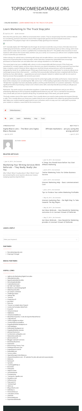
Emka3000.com (12, 351)
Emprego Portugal (13, 254)
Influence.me (11, 380)
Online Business (15, 110)
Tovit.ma (10, 297)
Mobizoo (10, 359)
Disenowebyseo (12, 397)
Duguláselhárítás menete (15, 330)
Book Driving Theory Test (15, 345)
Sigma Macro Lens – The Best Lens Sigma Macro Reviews (21, 130)
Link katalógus (12, 326)
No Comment (20, 34)
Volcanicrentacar (12, 311)
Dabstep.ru (11, 390)
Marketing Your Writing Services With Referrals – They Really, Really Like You (21, 167)
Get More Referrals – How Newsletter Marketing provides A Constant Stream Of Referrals (60, 221)
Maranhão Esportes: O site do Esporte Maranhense (23, 317)
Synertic (10, 363)
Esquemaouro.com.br (14, 349)
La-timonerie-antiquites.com (16, 334)
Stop (35, 118)
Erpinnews (10, 344)
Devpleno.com (12, 378)
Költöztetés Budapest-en (15, 328)
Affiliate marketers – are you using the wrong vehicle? (62, 130)
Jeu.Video (10, 301)
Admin (23, 141)
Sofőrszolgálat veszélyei (15, 320)
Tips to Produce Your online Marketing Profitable (60, 192)
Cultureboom (11, 319)
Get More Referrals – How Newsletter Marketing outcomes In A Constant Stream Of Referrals (60, 211)
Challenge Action (12, 294)
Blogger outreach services (15, 340)
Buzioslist (10, 367)
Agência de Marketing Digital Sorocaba (19, 276)
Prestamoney (11, 374)
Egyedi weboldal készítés (15, 280)
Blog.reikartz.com (13, 388)
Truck (43, 118)
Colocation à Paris (13, 394)
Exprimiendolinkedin (14, 399)
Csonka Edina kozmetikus (15, 322)
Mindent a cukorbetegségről (16, 288)
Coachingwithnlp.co (13, 365)
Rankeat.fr (10, 361)
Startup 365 (11, 295)
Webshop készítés (13, 290)
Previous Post (9, 126)
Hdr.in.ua (10, 386)
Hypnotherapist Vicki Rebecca (16, 355)
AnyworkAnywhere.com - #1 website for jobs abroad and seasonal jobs (30, 357)
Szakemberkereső (13, 284)
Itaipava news (11, 370)
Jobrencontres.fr (12, 338)
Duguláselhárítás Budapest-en (17, 324)
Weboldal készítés (13, 278)
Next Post (74, 126)
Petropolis (10, 369)
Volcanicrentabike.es (14, 315)
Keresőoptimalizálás (13, 282)
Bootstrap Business (13, 342)
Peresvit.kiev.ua (12, 392)
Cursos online (11, 353)
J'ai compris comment (14, 292)
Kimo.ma (10, 303)
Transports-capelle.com (15, 376)
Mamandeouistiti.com (14, 336)
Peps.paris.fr (11, 382)
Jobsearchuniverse (13, 332)
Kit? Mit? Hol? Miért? (13, 286)
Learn (18, 118)
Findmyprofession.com (14, 347)
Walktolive (10, 313)
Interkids (10, 395)
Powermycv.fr (11, 299)
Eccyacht (10, 309)
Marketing (27, 118)
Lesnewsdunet (12, 372)
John (11, 118)
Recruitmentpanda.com (14, 252)
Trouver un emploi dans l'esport (17, 305)
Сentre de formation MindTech (17, 307)
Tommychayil (11, 384)
